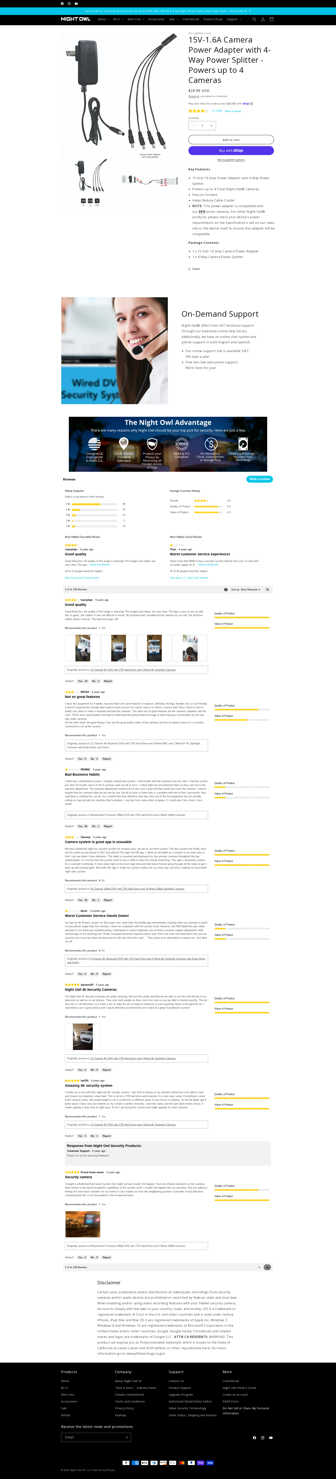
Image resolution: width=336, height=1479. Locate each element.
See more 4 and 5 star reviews (82, 577)
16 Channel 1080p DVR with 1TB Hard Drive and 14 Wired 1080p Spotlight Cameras (137, 888)
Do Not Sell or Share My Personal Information (246, 1410)
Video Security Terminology (187, 1408)
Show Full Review (99, 564)
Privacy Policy (124, 1408)
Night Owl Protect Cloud (239, 1388)
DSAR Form (230, 1401)
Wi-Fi (64, 1388)
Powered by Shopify (103, 1470)
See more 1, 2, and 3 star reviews (189, 577)
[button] (103, 19)
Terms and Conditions (130, 1401)
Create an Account (235, 1394)
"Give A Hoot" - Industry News (135, 1388)
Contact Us (176, 1381)
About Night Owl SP (128, 1381)
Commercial (231, 1381)
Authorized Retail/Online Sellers (190, 1401)
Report (108, 681)
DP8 (202, 211)
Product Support (180, 1388)
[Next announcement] (273, 11)
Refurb (65, 1415)
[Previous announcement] (62, 11)
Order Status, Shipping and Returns (193, 1415)
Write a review (233, 111)
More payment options (231, 159)
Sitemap (120, 1415)
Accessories (69, 1401)
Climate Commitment (129, 1394)
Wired (65, 1381)
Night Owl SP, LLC (80, 1470)
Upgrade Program (181, 1394)
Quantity (193, 118)
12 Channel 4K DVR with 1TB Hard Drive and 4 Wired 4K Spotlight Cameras (133, 669)
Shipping (193, 96)
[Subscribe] (126, 1437)
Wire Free (67, 1394)
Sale (64, 1408)
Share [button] (196, 269)
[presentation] (83, 648)
